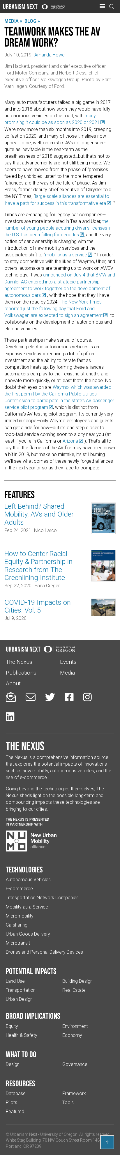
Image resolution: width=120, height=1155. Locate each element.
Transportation (21, 990)
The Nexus (19, 662)
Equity (12, 1026)
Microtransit (18, 943)
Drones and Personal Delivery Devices (44, 952)
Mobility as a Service (27, 907)
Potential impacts (31, 971)
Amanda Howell (50, 55)
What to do (21, 1054)
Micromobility (19, 916)
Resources (20, 1083)
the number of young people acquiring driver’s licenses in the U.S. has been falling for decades (58, 228)
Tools (68, 1102)
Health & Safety (21, 1035)
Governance (74, 1064)
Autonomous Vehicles (28, 879)
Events (68, 662)
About (13, 683)
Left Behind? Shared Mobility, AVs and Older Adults (39, 514)
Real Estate (74, 990)
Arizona (70, 441)
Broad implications (33, 1016)
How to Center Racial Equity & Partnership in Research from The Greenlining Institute (38, 566)
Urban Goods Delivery (28, 934)
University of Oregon (58, 1134)
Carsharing (16, 925)
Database (16, 1093)
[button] (102, 6)
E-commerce (19, 888)
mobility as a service (66, 255)
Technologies (24, 869)
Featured (15, 1111)
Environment (75, 1026)
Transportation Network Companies (42, 897)
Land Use (15, 981)
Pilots (11, 1102)
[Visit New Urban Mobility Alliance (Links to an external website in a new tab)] (31, 841)
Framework (74, 1093)
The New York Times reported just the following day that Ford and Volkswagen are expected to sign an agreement (53, 308)
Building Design (77, 981)
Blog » (32, 21)
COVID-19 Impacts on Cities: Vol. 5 (37, 606)
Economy (72, 1035)
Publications (21, 672)
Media (67, 672)
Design (13, 1064)
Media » (13, 21)
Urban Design (19, 999)
